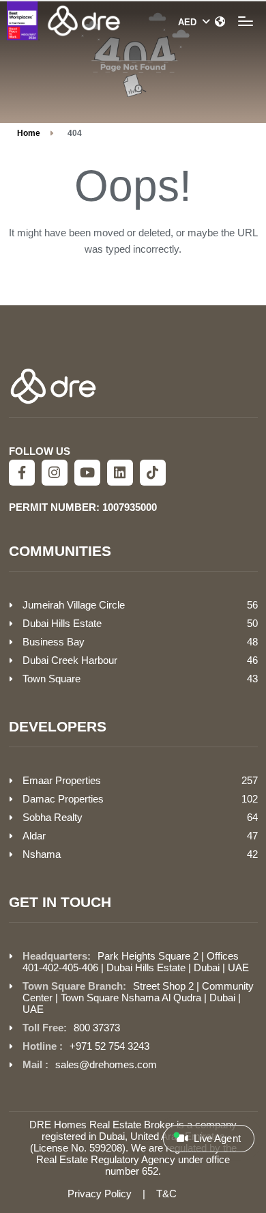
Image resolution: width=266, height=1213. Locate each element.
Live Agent (216, 1139)
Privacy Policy (100, 1193)
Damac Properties (63, 799)
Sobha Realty (53, 817)
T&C (166, 1193)
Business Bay (54, 641)
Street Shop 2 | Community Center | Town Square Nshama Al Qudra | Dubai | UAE (138, 997)
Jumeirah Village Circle (74, 605)
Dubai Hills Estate (62, 623)
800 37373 (97, 1027)
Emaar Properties (62, 780)
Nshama (42, 854)
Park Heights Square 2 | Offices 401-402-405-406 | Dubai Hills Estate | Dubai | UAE (136, 961)
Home (28, 133)
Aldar (34, 835)
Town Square (51, 678)
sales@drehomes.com (106, 1064)
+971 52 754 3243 (109, 1046)
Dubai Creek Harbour (70, 660)
